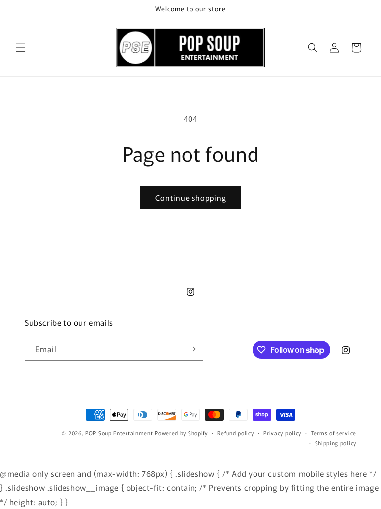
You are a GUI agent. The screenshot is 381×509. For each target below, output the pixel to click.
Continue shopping (190, 197)
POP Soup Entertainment (119, 433)
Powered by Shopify (181, 433)
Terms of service (333, 433)
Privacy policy (282, 433)
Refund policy (235, 433)
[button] (21, 48)
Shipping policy (336, 443)
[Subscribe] (192, 349)
